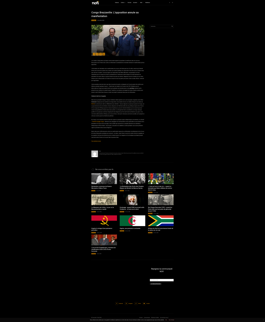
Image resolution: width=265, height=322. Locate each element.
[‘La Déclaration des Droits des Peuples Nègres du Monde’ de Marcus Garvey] (132, 178)
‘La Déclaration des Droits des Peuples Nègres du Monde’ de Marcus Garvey (132, 187)
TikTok (139, 303)
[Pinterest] (100, 54)
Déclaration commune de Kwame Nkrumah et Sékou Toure (101, 187)
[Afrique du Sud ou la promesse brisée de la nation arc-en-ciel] (161, 220)
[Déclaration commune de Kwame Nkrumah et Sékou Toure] (104, 178)
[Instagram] (172, 2)
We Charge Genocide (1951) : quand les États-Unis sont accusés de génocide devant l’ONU (160, 209)
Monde (93, 104)
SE (100, 151)
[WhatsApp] (103, 54)
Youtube (148, 303)
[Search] (172, 26)
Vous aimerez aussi (96, 141)
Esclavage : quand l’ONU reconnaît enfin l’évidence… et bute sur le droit (132, 208)
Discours (122, 190)
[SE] (94, 154)
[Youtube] (144, 303)
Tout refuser (171, 319)
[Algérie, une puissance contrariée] (132, 220)
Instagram (130, 303)
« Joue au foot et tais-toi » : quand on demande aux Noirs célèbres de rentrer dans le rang (160, 188)
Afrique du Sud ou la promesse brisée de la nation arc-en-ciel (160, 229)
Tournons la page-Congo (98, 121)
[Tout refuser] (263, 320)
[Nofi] (99, 3)
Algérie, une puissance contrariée (130, 228)
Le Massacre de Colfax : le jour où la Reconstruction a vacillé (102, 208)
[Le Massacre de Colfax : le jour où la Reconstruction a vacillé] (104, 199)
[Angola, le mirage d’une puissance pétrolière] (104, 220)
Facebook (121, 303)
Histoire (93, 190)
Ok (166, 319)
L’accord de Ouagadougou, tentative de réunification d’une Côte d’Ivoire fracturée (103, 249)
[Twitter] (97, 54)
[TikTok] (136, 303)
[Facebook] (169, 2)
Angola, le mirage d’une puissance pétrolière (101, 229)
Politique (94, 20)
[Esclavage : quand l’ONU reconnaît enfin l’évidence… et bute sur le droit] (132, 199)
